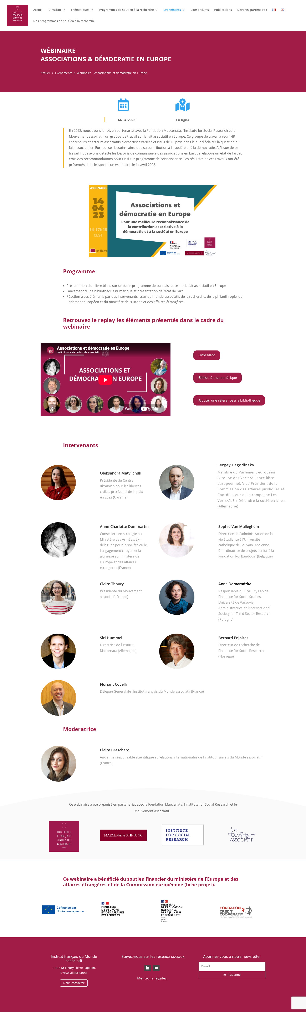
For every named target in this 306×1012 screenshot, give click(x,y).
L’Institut (55, 10)
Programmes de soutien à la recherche (126, 10)
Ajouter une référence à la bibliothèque (229, 400)
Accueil (38, 10)
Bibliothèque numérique (218, 377)
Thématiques (80, 10)
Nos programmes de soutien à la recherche (64, 21)
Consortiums (199, 10)
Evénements (172, 10)
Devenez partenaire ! (252, 10)
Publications (223, 10)
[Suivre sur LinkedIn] (147, 968)
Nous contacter (74, 983)
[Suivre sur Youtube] (156, 968)
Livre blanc (207, 355)
